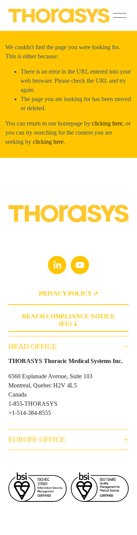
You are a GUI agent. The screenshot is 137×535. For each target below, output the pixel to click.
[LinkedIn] (57, 265)
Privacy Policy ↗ (68, 293)
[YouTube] (80, 265)
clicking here (107, 123)
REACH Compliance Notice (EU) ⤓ (68, 320)
